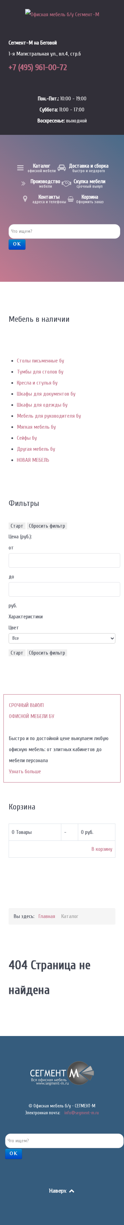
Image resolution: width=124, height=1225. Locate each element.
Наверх (58, 1191)
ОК (17, 244)
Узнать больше (25, 771)
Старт (17, 526)
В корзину (102, 849)
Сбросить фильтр (47, 526)
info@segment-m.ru (81, 1112)
